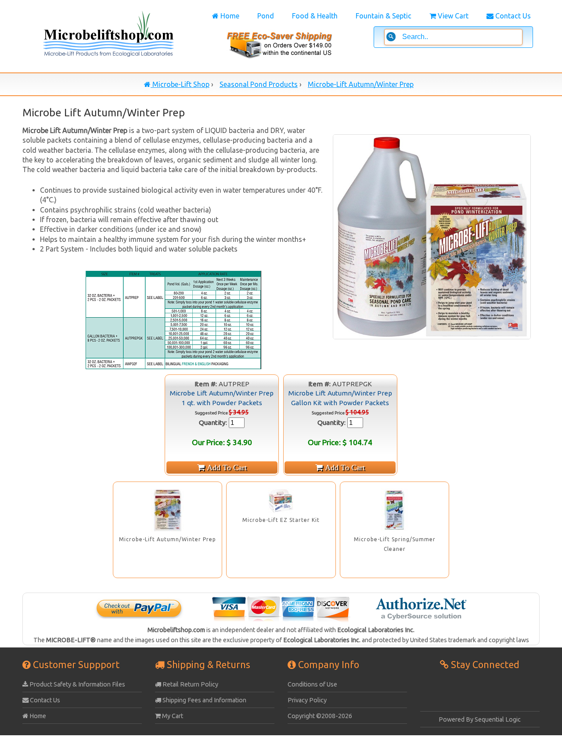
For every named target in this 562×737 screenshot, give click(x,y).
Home (229, 16)
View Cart (452, 16)
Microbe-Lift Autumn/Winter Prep (167, 539)
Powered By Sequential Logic (480, 719)
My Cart (172, 715)
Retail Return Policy (189, 684)
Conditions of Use (312, 684)
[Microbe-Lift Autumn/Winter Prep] (167, 510)
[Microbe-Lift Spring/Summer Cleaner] (394, 510)
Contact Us (512, 16)
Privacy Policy (307, 700)
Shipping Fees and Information (203, 700)
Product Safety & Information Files (76, 684)
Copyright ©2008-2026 (320, 715)
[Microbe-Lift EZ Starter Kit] (281, 501)
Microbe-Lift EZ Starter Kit (281, 520)
